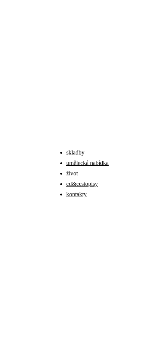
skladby (75, 152)
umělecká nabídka (87, 163)
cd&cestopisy (82, 184)
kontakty (76, 194)
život (72, 173)
